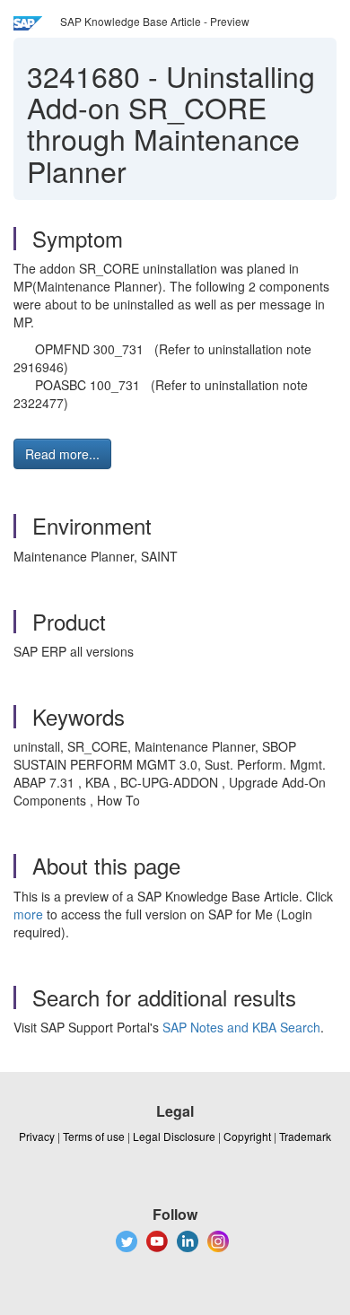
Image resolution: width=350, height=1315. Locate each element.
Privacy (37, 1136)
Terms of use (94, 1136)
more (28, 914)
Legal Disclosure (174, 1136)
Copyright (247, 1136)
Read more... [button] (62, 454)
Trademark (305, 1136)
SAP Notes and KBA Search (241, 1027)
